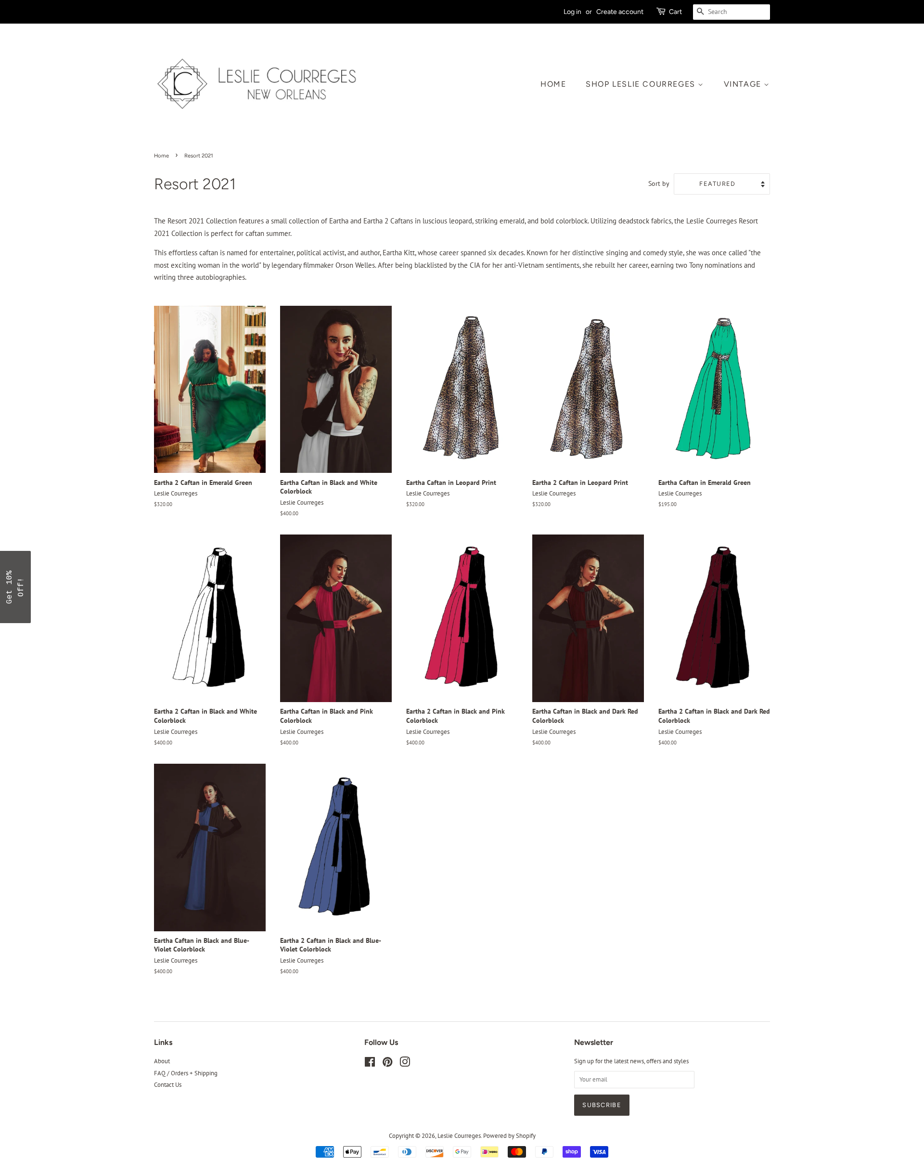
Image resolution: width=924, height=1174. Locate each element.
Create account (619, 11)
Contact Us (167, 1085)
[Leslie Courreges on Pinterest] (387, 1064)
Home (553, 84)
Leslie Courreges (459, 1136)
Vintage (744, 84)
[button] (15, 587)
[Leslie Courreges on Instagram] (404, 1064)
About (162, 1061)
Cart (675, 11)
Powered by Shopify (509, 1136)
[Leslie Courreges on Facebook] (369, 1064)
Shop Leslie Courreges (642, 84)
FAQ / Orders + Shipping (186, 1073)
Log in (572, 11)
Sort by (658, 183)
